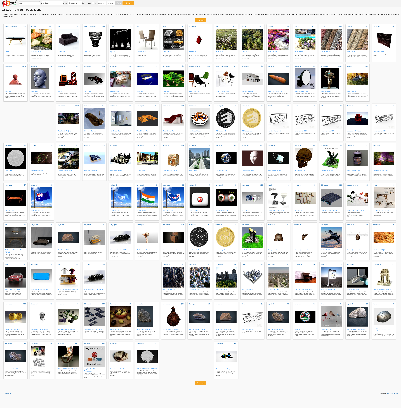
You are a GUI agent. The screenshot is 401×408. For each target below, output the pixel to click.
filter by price (86, 3)
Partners (8, 394)
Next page (200, 20)
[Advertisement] (28, 122)
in (41, 3)
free (96, 3)
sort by (65, 3)
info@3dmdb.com (392, 394)
